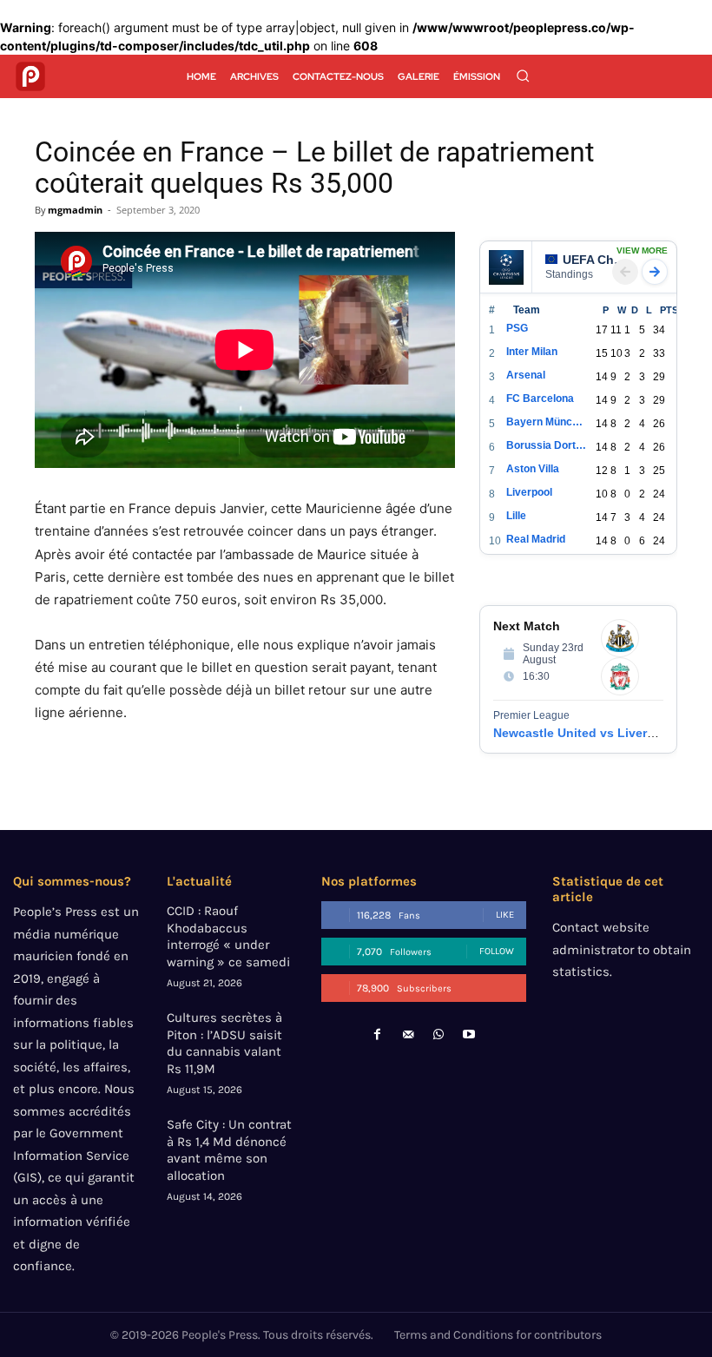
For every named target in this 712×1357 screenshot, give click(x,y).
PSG (517, 328)
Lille (516, 516)
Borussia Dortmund (546, 445)
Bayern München (546, 422)
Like (505, 914)
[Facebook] (377, 1034)
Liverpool (529, 492)
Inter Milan (531, 352)
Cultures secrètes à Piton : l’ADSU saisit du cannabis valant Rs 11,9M (224, 1043)
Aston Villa (532, 469)
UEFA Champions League (596, 260)
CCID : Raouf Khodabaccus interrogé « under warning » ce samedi (228, 936)
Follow (496, 951)
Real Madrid (535, 539)
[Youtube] (469, 1034)
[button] (523, 75)
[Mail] (408, 1034)
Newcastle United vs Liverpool (583, 733)
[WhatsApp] (439, 1034)
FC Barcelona (540, 398)
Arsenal (525, 375)
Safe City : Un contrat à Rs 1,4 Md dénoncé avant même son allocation (229, 1150)
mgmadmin (75, 209)
